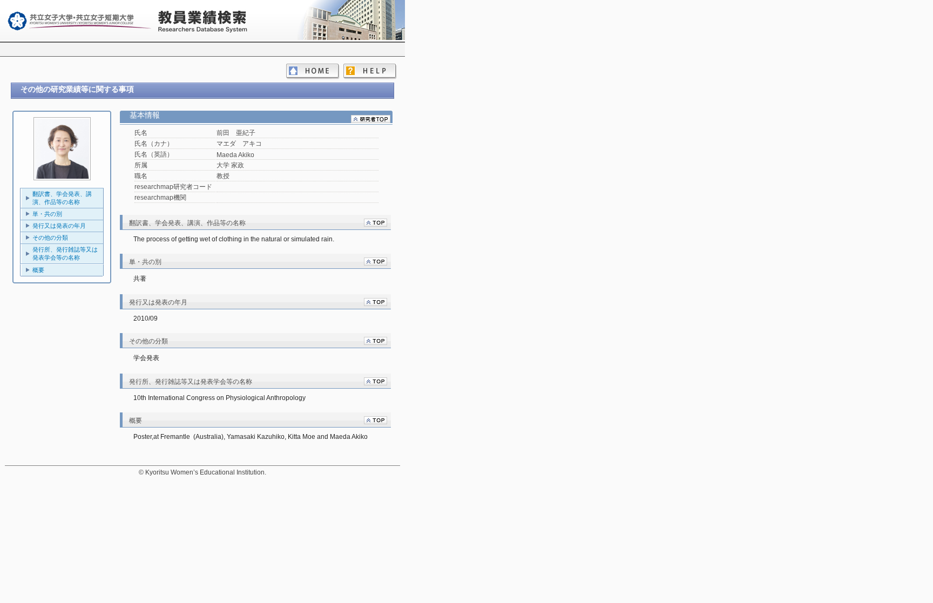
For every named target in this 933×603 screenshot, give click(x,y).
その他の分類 (50, 237)
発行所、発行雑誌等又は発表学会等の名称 (65, 253)
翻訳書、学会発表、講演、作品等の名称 (62, 198)
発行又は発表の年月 (59, 225)
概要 (38, 270)
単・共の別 (47, 214)
